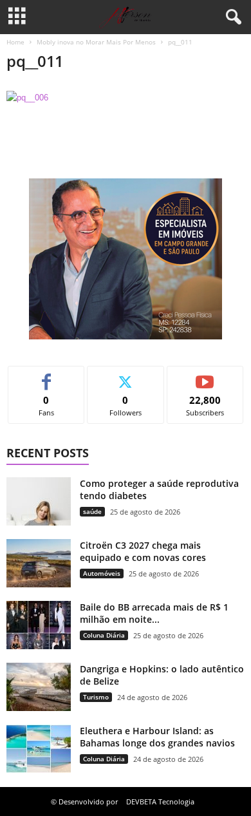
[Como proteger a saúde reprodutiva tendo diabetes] (38, 501)
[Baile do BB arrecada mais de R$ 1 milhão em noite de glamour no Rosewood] (38, 625)
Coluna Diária (104, 635)
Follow (126, 376)
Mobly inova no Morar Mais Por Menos (96, 41)
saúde (92, 511)
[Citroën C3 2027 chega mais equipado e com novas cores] (38, 563)
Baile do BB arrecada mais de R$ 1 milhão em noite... (154, 613)
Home (15, 41)
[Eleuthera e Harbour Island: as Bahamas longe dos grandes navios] (38, 749)
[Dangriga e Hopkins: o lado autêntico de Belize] (38, 687)
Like (46, 376)
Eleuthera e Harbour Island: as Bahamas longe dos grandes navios (157, 737)
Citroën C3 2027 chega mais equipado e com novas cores (143, 551)
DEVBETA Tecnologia (160, 801)
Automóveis (101, 573)
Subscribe (205, 376)
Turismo (96, 696)
